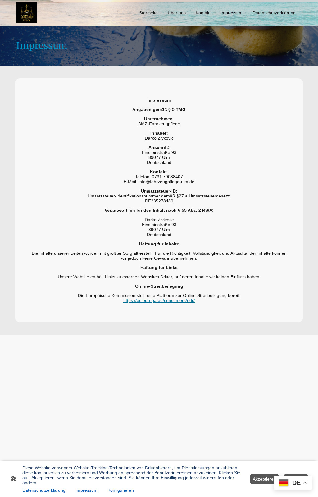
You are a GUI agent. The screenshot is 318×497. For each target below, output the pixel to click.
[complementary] (293, 483)
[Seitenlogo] (26, 12)
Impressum (86, 490)
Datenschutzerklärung (44, 490)
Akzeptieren (264, 478)
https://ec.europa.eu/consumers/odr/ (159, 300)
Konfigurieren (120, 490)
